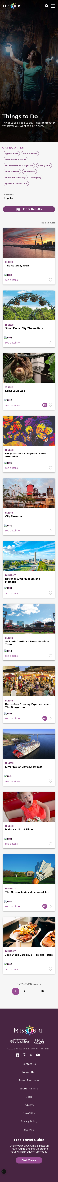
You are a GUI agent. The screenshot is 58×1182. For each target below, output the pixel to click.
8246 (9, 462)
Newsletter (29, 1072)
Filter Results (32, 209)
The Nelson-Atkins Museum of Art (27, 892)
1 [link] (15, 991)
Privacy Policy (29, 1121)
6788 (9, 525)
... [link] (33, 991)
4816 (9, 776)
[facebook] (17, 1055)
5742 (9, 588)
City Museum (13, 516)
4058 (9, 964)
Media (29, 1096)
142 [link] (42, 991)
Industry (29, 1105)
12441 (9, 337)
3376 (9, 901)
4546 (9, 713)
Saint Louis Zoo (15, 390)
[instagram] (24, 1055)
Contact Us (29, 1064)
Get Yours (29, 1160)
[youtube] (38, 1055)
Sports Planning (29, 1088)
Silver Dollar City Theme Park (24, 328)
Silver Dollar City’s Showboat (23, 767)
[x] (30, 1055)
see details (11, 280)
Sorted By (9, 194)
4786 (9, 838)
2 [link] (24, 991)
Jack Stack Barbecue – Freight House (29, 954)
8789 (9, 400)
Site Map (29, 1129)
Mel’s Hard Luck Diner (19, 829)
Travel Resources (29, 1080)
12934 (10, 274)
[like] (51, 280)
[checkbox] (11, 153)
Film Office (29, 1113)
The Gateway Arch (17, 265)
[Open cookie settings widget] (3, 1171)
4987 (9, 650)
